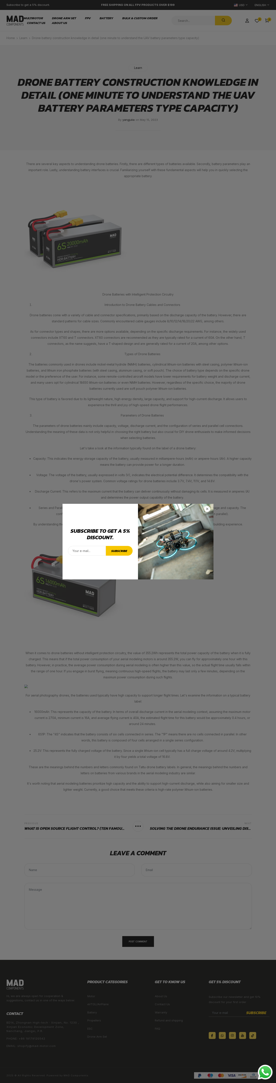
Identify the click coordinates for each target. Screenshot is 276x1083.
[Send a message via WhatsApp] (265, 1072)
